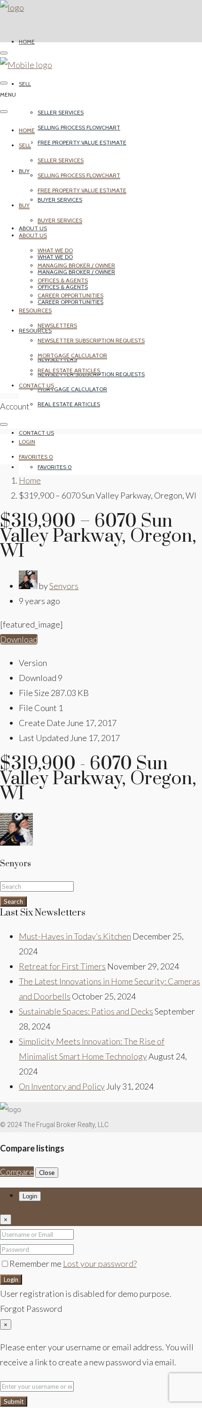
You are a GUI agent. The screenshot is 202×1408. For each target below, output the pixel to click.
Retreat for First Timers (62, 966)
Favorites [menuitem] (55, 466)
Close (46, 1172)
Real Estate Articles (69, 404)
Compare (17, 1171)
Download (19, 639)
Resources (35, 330)
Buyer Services (60, 199)
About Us (33, 228)
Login (11, 1279)
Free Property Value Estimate (82, 142)
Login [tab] (30, 1196)
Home (27, 41)
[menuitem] (27, 442)
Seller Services (61, 112)
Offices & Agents (63, 280)
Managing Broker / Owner (76, 265)
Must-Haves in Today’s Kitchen (75, 936)
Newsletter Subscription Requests (91, 340)
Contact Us (36, 432)
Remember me (36, 1263)
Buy (24, 170)
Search (13, 901)
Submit (13, 1401)
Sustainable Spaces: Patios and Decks (86, 1011)
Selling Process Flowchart (79, 127)
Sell (25, 83)
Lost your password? (100, 1263)
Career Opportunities (70, 295)
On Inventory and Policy (62, 1086)
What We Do (55, 250)
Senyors (63, 586)
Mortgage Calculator (72, 389)
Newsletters (57, 325)
